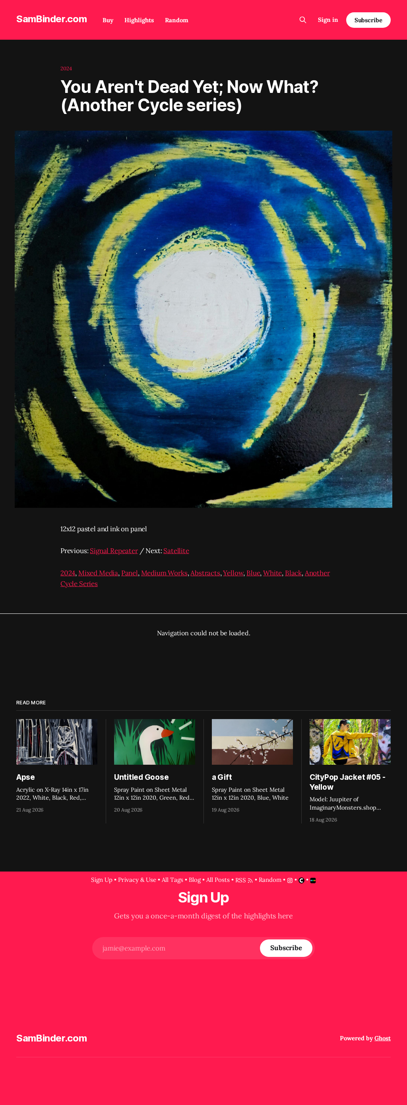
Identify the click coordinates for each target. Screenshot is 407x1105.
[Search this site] (303, 19)
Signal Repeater (114, 550)
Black (293, 573)
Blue (253, 573)
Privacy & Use (137, 879)
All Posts (218, 879)
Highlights (139, 20)
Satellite (176, 550)
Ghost (382, 1038)
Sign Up (101, 879)
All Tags (172, 879)
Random (176, 20)
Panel (129, 573)
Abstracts (205, 573)
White (272, 573)
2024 (66, 68)
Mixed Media (98, 573)
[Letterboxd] (313, 880)
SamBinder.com (51, 19)
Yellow (233, 573)
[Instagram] (290, 880)
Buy (108, 20)
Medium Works (164, 573)
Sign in (328, 19)
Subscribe (368, 20)
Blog (195, 879)
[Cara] (301, 880)
